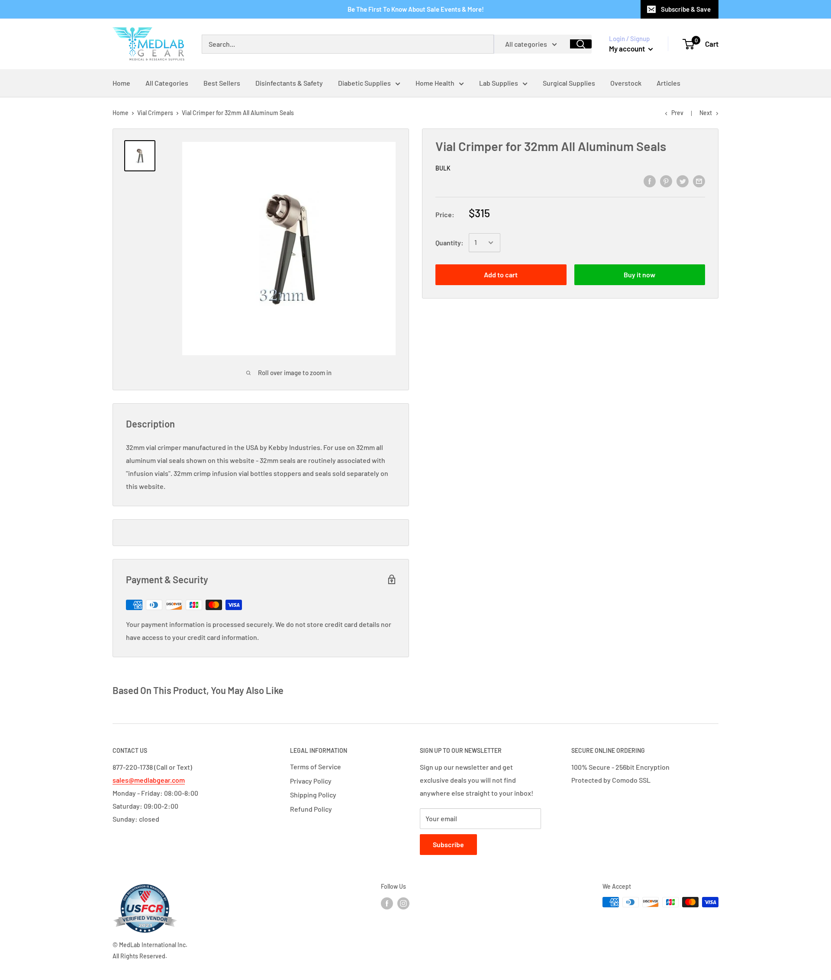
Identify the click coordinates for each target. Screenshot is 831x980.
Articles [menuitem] (668, 83)
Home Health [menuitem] (435, 83)
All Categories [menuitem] (166, 83)
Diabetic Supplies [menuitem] (364, 83)
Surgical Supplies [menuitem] (569, 83)
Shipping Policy (313, 794)
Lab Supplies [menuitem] (498, 83)
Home (121, 112)
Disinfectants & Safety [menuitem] (289, 83)
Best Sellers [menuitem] (221, 83)
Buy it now (639, 274)
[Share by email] (699, 180)
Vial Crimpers (155, 112)
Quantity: (449, 242)
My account (627, 48)
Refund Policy (311, 809)
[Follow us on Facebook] (387, 903)
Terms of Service (315, 766)
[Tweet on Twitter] (682, 180)
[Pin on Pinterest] (666, 180)
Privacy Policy (311, 781)
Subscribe (448, 844)
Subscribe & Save (686, 9)
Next (705, 112)
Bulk (443, 168)
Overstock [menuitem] (625, 83)
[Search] (581, 43)
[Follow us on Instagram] (403, 903)
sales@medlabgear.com (149, 780)
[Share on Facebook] (650, 180)
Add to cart (501, 274)
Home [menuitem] (121, 83)
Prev (677, 112)
